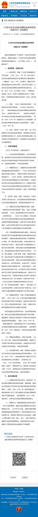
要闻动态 (23, 11)
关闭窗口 (25, 477)
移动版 (16, 488)
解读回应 (4, 16)
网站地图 (15, 491)
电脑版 (21, 488)
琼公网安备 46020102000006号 (20, 504)
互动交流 (23, 16)
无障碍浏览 (34, 2)
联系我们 (21, 491)
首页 (4, 11)
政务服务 (14, 16)
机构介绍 (14, 11)
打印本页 (13, 477)
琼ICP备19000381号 (14, 502)
